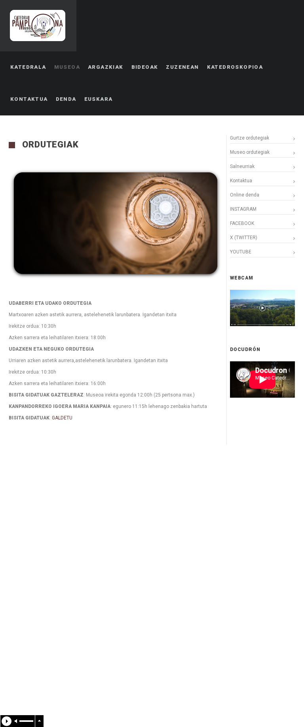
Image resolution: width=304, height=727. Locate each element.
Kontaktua (241, 180)
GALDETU (62, 418)
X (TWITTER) (243, 237)
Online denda (244, 195)
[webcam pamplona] (262, 324)
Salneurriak (242, 166)
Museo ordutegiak (250, 152)
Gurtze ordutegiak (249, 138)
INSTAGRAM (243, 209)
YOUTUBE (240, 252)
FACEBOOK (242, 223)
